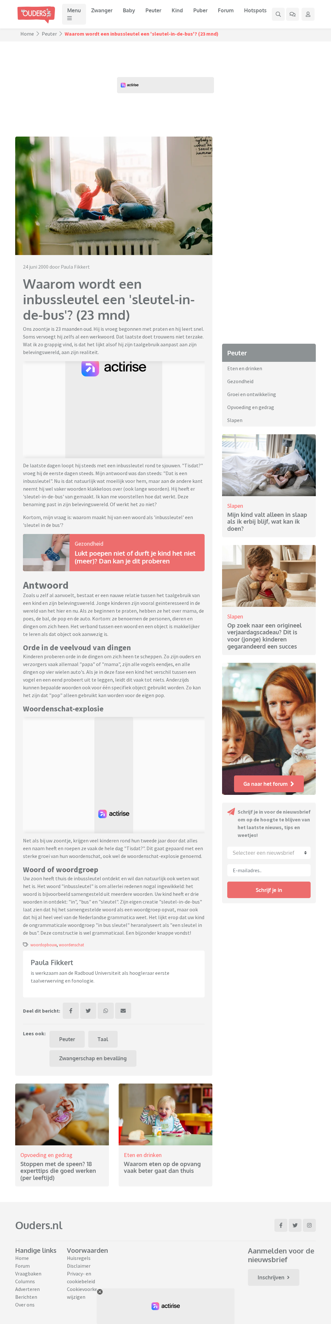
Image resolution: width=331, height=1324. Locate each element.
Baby (129, 10)
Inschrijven (271, 1277)
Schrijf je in (269, 890)
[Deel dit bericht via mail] (123, 1011)
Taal (103, 1039)
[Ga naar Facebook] (280, 1225)
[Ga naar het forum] (292, 14)
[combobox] (269, 853)
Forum (226, 10)
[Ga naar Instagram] (309, 1225)
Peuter (153, 10)
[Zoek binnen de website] (278, 14)
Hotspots (255, 10)
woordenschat (71, 944)
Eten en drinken (143, 1155)
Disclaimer (79, 1266)
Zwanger (101, 10)
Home (27, 33)
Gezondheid (89, 543)
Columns (25, 1281)
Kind (177, 10)
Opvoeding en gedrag (46, 1155)
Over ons (25, 1304)
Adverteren (27, 1289)
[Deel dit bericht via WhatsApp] (106, 1011)
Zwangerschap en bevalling (93, 1058)
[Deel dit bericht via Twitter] (88, 1011)
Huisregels (79, 1258)
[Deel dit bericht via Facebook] (71, 1011)
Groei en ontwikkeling (251, 394)
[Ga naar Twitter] (295, 1225)
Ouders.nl (38, 1225)
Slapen (234, 420)
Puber (200, 10)
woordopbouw (43, 944)
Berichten (26, 1297)
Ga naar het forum (265, 784)
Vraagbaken (28, 1273)
